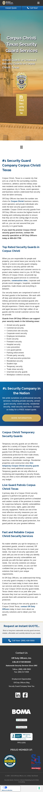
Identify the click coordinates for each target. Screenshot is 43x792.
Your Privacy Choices (13, 787)
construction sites (19, 280)
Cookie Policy (22, 720)
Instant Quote (11, 8)
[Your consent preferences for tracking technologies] (39, 788)
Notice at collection (7, 790)
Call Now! (34, 8)
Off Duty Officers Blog (21, 682)
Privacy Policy (22, 727)
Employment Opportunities (21, 679)
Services (16, 780)
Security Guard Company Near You (21, 686)
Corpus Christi (17, 201)
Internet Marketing (25, 780)
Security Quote (8, 780)
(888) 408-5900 (24, 669)
